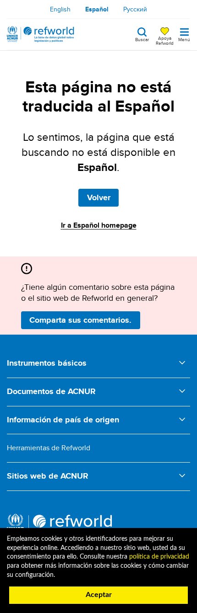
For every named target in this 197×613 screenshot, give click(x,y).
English (60, 9)
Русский (135, 9)
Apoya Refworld (165, 40)
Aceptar (99, 594)
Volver (98, 197)
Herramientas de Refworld (48, 447)
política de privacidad (159, 557)
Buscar (142, 39)
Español (97, 9)
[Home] (40, 34)
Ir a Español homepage (99, 225)
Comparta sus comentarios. (80, 320)
